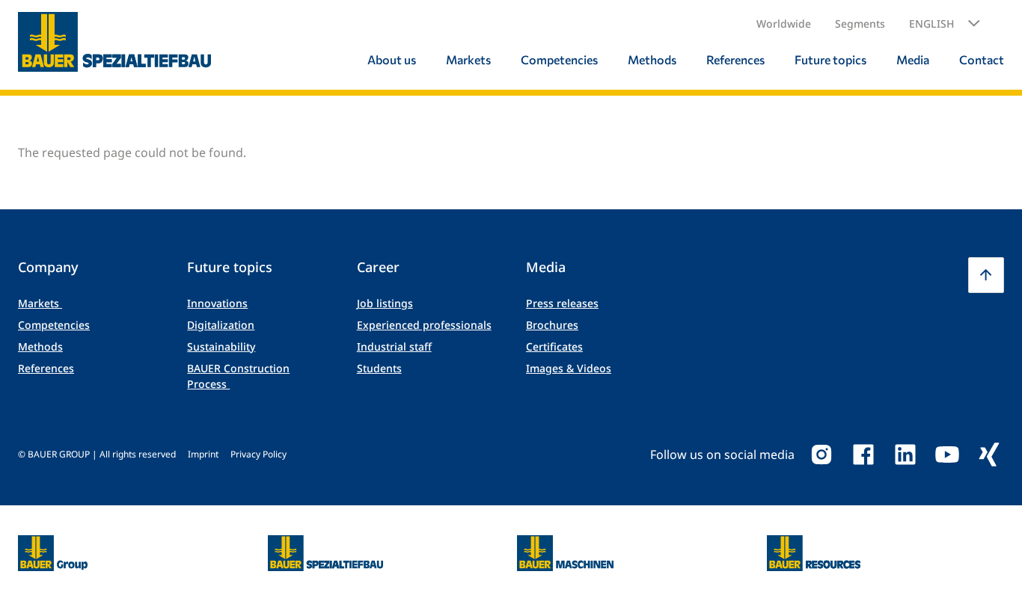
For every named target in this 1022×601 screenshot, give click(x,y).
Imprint (203, 454)
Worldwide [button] (783, 23)
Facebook (863, 454)
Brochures (552, 325)
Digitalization (220, 325)
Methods (40, 346)
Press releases (562, 303)
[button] (944, 24)
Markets (40, 303)
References (46, 368)
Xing (989, 454)
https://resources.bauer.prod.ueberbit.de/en (814, 544)
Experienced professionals (424, 325)
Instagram (821, 454)
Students (379, 368)
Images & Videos (568, 368)
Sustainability (221, 346)
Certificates (554, 346)
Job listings (385, 303)
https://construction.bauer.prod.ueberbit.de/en (326, 544)
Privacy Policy (258, 454)
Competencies (54, 325)
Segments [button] (860, 23)
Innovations (217, 303)
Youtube (947, 454)
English (931, 23)
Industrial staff (394, 346)
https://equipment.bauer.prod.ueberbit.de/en (565, 544)
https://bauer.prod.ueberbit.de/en (53, 544)
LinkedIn (905, 454)
